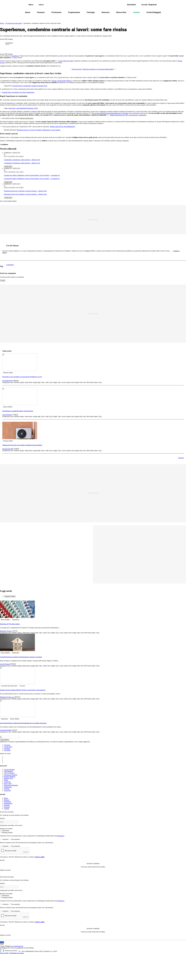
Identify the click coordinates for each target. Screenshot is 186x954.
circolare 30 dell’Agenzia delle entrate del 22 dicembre (111, 113)
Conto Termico (51, 17)
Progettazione (74, 12)
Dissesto (131, 17)
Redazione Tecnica (6, 631)
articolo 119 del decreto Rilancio (62, 81)
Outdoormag (8, 787)
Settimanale (5, 830)
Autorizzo (5, 839)
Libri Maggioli (8, 771)
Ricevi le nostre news (26, 118)
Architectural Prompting (102, 17)
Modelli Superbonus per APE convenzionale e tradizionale (128, 115)
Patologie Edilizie (7, 832)
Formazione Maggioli (10, 775)
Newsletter (7, 750)
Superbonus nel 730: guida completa (10, 624)
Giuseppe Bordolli (7, 449)
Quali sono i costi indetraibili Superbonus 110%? (23, 108)
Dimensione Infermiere (11, 785)
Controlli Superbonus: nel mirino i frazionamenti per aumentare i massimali (21, 657)
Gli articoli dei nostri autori (13, 23)
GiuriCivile (7, 790)
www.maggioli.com (17, 946)
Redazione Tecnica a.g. (7, 697)
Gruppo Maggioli (9, 769)
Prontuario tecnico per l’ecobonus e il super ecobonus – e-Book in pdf (25, 191)
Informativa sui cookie (17, 953)
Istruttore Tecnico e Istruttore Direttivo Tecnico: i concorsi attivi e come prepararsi (22, 690)
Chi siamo (7, 745)
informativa (60, 836)
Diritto (6, 780)
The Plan (6, 789)
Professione (56, 12)
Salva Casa (64, 17)
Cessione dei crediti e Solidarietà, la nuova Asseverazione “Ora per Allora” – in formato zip (32, 175)
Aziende (136, 12)
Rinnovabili (119, 17)
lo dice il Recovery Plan (65, 61)
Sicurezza (105, 12)
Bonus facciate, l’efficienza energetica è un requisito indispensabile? (93, 69)
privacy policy (40, 857)
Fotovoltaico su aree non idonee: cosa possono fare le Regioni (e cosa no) (22, 376)
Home (2, 23)
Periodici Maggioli (9, 776)
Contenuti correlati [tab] (10, 596)
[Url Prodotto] (4, 155)
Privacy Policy (4, 953)
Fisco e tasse (8, 783)
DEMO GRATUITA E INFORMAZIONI (62, 126)
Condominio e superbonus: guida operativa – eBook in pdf (22, 160)
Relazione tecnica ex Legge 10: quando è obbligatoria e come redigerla (38, 130)
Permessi (41, 12)
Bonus (27, 12)
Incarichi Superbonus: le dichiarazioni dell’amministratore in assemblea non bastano (23, 723)
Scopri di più (8, 166)
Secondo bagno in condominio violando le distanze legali (29, 86)
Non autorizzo (15, 839)
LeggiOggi (7, 782)
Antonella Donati (7, 380)
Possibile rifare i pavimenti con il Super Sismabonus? (18, 92)
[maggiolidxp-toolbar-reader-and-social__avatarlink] (3, 44)
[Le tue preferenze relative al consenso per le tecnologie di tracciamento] (10, 950)
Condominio (85, 17)
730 (75, 17)
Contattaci (7, 748)
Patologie (91, 12)
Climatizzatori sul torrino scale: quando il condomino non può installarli (22, 445)
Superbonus (15, 56)
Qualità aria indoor (145, 17)
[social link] (3, 246)
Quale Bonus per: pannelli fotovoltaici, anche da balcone (17, 411)
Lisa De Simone (9, 42)
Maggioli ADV (8, 778)
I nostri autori (8, 747)
